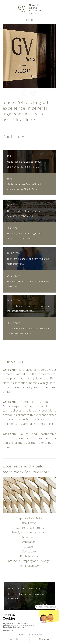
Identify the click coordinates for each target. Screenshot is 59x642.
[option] (29, 56)
